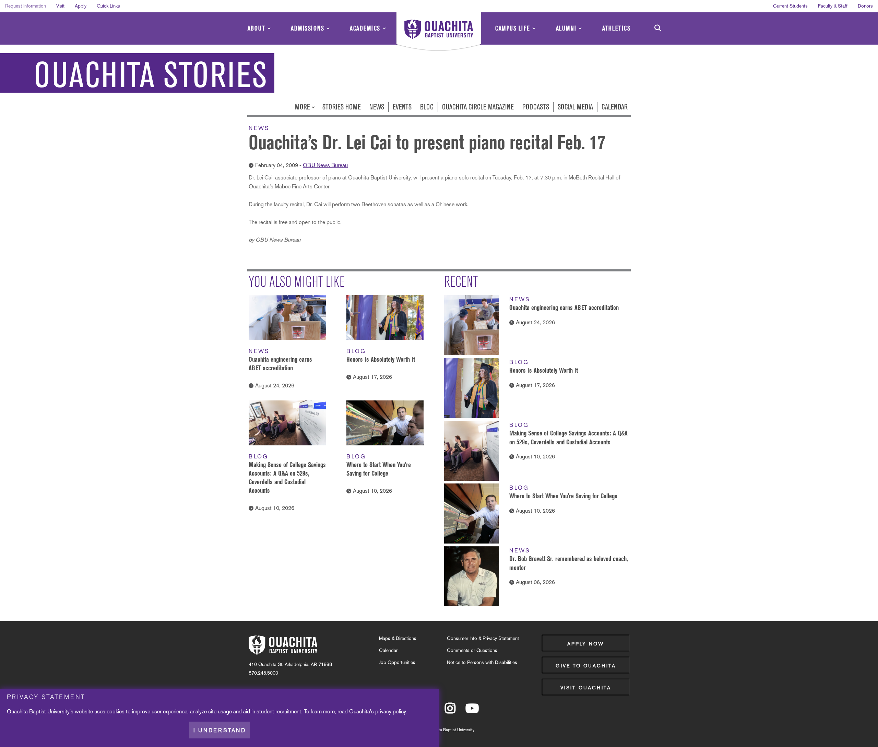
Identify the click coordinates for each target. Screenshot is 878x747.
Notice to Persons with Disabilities (482, 662)
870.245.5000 (263, 673)
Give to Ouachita (586, 665)
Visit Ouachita (585, 687)
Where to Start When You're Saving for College (563, 496)
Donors (865, 6)
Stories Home (341, 107)
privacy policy (390, 711)
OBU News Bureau (325, 165)
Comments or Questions (472, 650)
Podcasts (535, 107)
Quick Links (108, 6)
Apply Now (585, 643)
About (256, 28)
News (376, 107)
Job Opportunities (397, 662)
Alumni (566, 28)
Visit (60, 6)
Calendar (615, 107)
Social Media (575, 107)
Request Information (25, 6)
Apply (80, 6)
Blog (427, 107)
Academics (365, 28)
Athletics (616, 28)
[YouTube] (472, 711)
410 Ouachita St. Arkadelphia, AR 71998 (290, 664)
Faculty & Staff (832, 6)
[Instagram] (450, 711)
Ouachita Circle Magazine (478, 107)
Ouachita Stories (151, 75)
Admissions (307, 28)
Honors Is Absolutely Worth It (380, 359)
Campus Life (512, 28)
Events (402, 107)
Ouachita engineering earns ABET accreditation (564, 307)
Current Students (790, 6)
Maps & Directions (397, 638)
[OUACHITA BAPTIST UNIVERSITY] (438, 33)
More (303, 107)
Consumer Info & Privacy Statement (483, 638)
